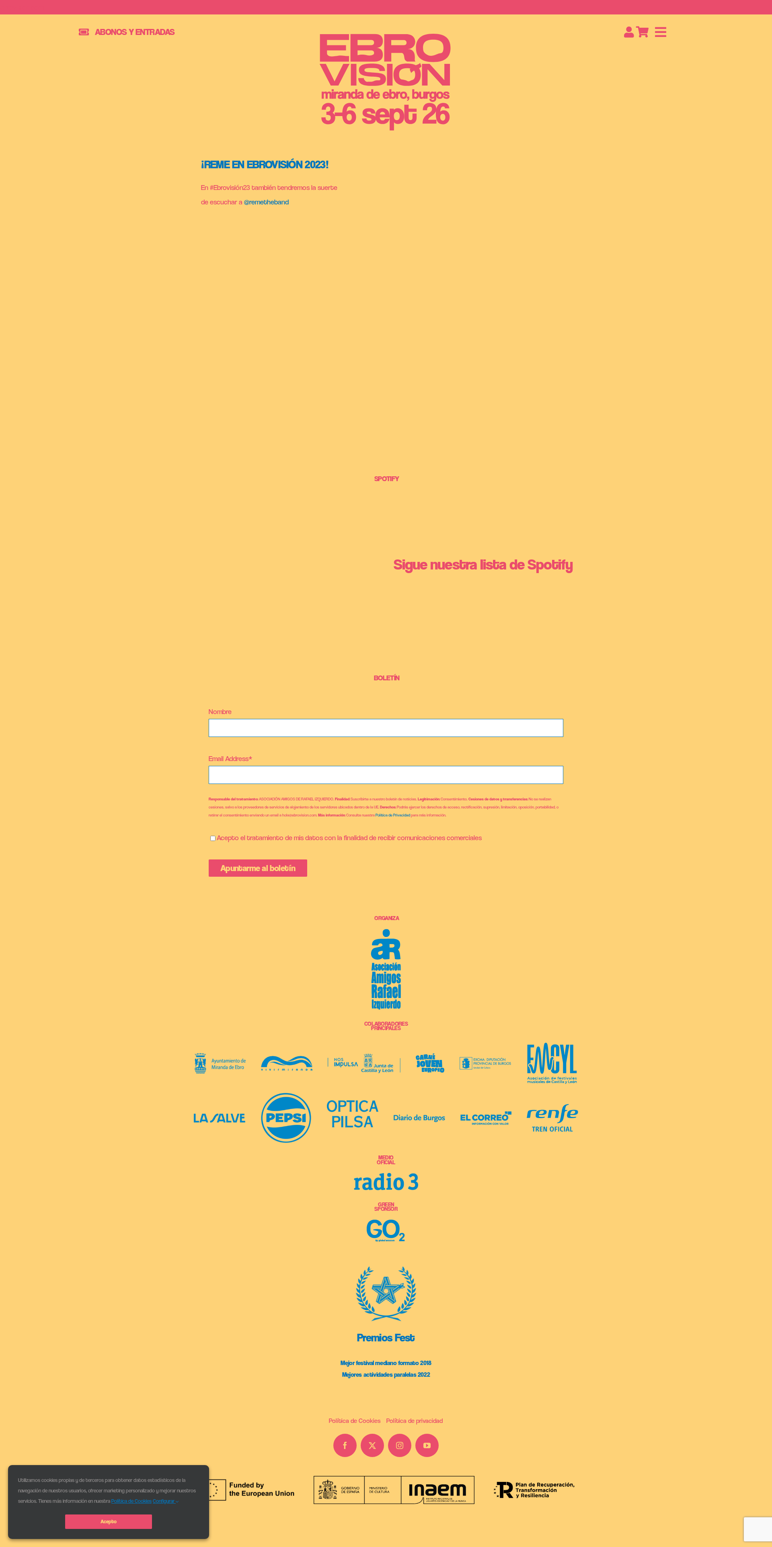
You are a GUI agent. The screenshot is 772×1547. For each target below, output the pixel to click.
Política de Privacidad (393, 815)
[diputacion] (485, 1060)
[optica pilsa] (352, 1103)
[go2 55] (386, 1223)
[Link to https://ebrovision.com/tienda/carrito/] (642, 32)
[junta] (364, 1057)
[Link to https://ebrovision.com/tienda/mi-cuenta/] (629, 32)
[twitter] (372, 1445)
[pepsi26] (286, 1096)
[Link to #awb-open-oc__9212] (660, 32)
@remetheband (266, 202)
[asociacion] (386, 932)
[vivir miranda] (286, 1059)
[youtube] (427, 1445)
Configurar (164, 1501)
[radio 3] (386, 1176)
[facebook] (345, 1445)
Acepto (108, 1521)
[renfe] (552, 1107)
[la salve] (219, 1117)
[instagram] (399, 1445)
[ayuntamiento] (220, 1056)
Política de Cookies (131, 1501)
